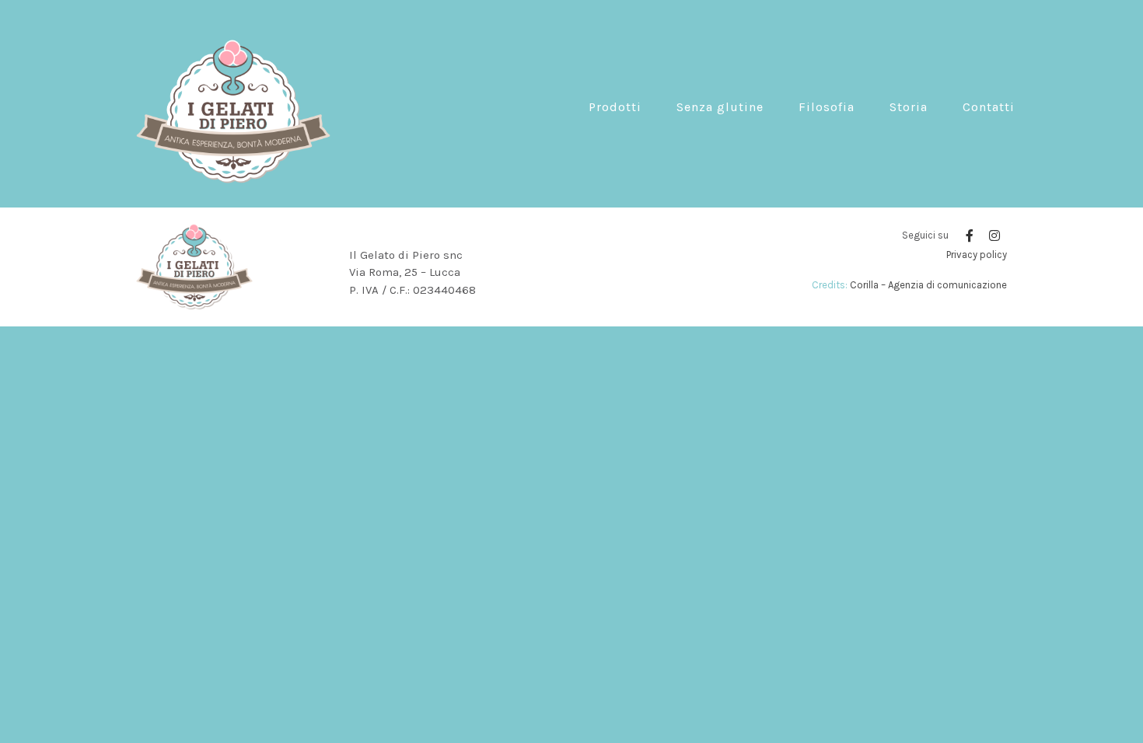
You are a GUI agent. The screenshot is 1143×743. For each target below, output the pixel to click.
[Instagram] (994, 235)
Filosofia (827, 106)
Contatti (989, 106)
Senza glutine (720, 106)
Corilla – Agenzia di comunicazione (928, 285)
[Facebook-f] (969, 235)
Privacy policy (976, 254)
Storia (909, 106)
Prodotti (615, 106)
